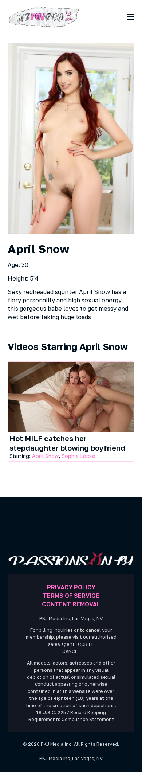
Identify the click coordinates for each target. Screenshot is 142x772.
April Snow (45, 456)
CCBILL (86, 644)
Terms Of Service (71, 595)
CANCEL (71, 651)
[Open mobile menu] (130, 17)
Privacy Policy (71, 587)
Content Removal (71, 604)
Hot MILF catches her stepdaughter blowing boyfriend (67, 443)
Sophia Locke (78, 456)
